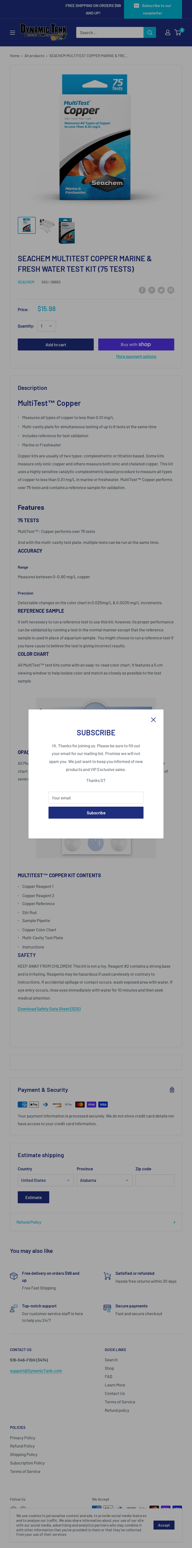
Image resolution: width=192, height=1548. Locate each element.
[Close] (153, 719)
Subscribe (96, 812)
